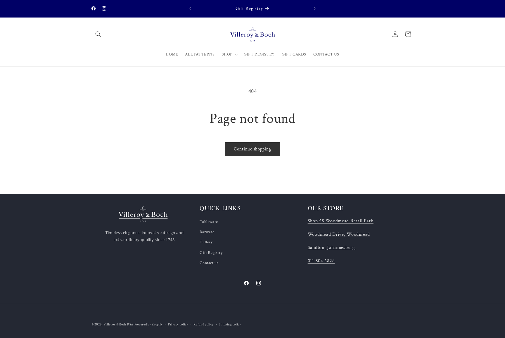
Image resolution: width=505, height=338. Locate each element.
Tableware (209, 221)
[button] (98, 34)
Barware (207, 232)
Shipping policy (230, 325)
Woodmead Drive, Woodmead (339, 234)
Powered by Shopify (148, 325)
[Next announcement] (314, 8)
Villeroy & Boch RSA (118, 325)
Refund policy (203, 325)
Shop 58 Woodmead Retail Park (340, 221)
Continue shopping (252, 149)
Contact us (209, 263)
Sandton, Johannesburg (331, 247)
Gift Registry (211, 252)
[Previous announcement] (190, 8)
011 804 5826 (321, 261)
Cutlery (206, 242)
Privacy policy (178, 325)
